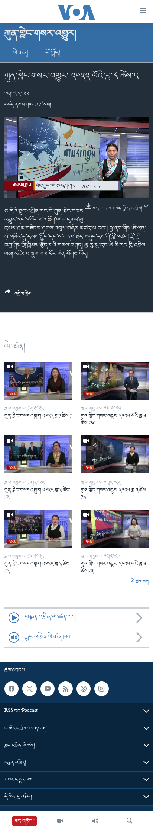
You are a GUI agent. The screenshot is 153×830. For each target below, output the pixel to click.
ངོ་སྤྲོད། (53, 53)
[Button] (19, 295)
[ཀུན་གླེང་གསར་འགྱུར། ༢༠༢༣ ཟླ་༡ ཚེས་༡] (38, 381)
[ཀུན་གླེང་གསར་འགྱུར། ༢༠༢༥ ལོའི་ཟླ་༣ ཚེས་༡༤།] (115, 381)
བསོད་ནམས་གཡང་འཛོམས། (27, 105)
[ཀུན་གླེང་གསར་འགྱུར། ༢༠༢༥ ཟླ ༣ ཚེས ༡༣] (115, 454)
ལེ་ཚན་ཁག (140, 582)
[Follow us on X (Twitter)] (29, 688)
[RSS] (65, 688)
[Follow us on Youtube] (47, 688)
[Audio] (95, 820)
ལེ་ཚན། (20, 53)
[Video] (60, 820)
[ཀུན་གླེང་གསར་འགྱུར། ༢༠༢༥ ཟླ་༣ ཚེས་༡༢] (38, 529)
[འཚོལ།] (129, 820)
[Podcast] (83, 688)
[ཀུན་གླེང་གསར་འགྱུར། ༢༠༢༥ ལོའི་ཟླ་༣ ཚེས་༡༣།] (115, 529)
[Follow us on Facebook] (11, 688)
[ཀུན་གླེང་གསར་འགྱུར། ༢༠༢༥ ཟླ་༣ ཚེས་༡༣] (38, 454)
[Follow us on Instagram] (101, 688)
